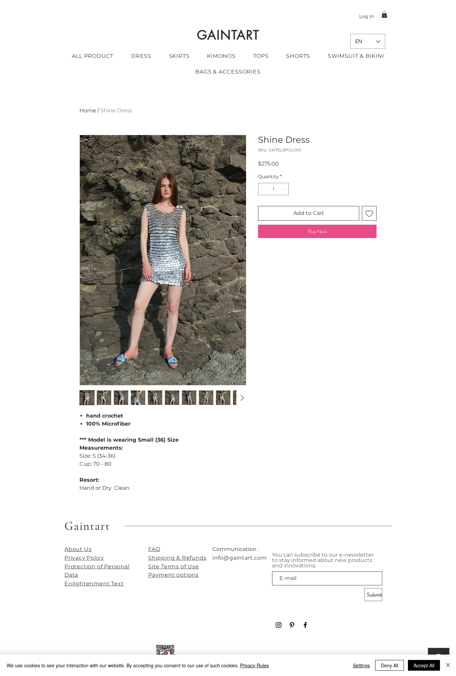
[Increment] (283, 189)
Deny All (389, 665)
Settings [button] (361, 665)
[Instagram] (278, 625)
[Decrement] (263, 189)
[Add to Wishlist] (369, 213)
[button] (384, 14)
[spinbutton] (273, 189)
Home (87, 110)
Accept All (424, 665)
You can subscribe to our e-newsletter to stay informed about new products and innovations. (323, 560)
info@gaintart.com (239, 558)
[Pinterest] (292, 625)
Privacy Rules (254, 665)
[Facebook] (305, 625)
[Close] (448, 665)
